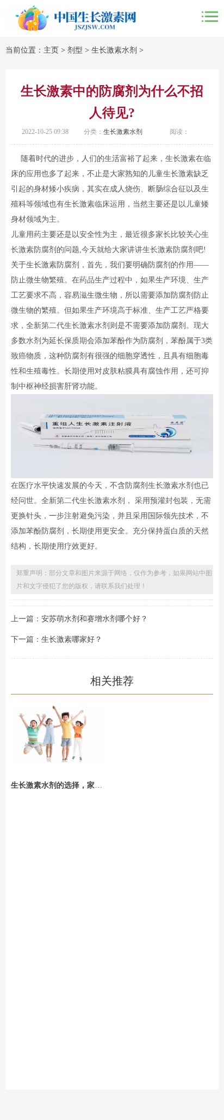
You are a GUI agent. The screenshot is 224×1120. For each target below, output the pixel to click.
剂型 (75, 50)
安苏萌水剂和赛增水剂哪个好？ (94, 619)
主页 (51, 50)
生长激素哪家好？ (71, 639)
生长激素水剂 (114, 50)
